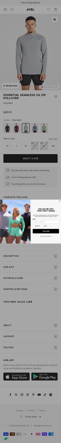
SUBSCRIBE (45, 231)
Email (34, 219)
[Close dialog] (59, 201)
